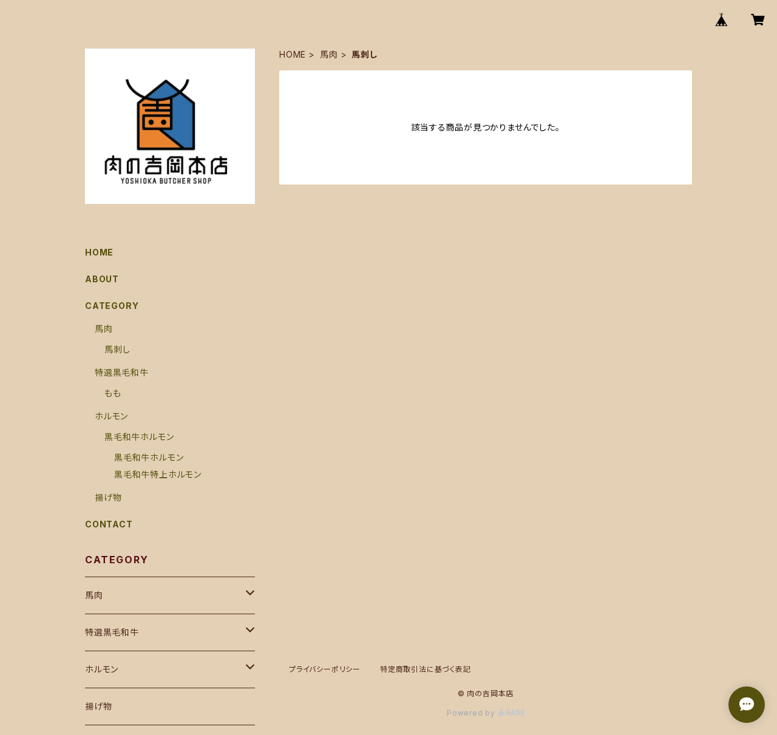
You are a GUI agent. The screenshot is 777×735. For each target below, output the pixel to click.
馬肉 (329, 54)
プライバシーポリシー (325, 669)
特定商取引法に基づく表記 (425, 669)
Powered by (472, 712)
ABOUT (102, 279)
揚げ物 (108, 497)
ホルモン (111, 416)
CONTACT (109, 524)
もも (112, 393)
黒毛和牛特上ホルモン (158, 474)
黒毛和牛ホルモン (139, 437)
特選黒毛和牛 (122, 372)
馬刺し (117, 349)
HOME (292, 54)
